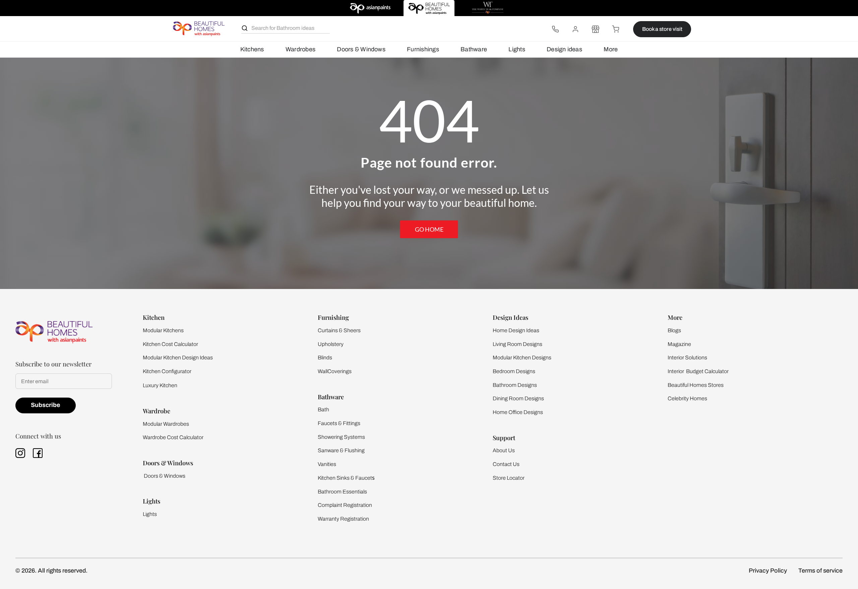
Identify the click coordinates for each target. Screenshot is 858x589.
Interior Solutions (687, 357)
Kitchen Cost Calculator (170, 344)
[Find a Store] (595, 29)
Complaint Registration (345, 505)
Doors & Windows (361, 49)
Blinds (325, 357)
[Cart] (615, 29)
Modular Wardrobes (166, 424)
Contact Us (506, 464)
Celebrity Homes (687, 398)
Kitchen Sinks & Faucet (345, 478)
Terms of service (820, 570)
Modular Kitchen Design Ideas (178, 357)
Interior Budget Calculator (698, 371)
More (611, 49)
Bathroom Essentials (342, 491)
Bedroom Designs (514, 371)
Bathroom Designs (515, 385)
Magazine (679, 344)
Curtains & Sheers (339, 330)
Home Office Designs (518, 412)
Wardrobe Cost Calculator (173, 437)
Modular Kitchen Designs (522, 357)
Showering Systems (341, 437)
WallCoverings (335, 371)
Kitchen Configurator (167, 371)
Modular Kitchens (163, 330)
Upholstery (331, 344)
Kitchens (252, 49)
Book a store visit (662, 29)
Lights (516, 49)
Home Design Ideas (516, 330)
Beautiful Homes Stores (696, 385)
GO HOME (429, 229)
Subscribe (45, 405)
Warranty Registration (343, 519)
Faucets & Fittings (339, 423)
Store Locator (509, 478)
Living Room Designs (517, 344)
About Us (504, 450)
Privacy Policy (768, 570)
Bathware (474, 49)
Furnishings (423, 49)
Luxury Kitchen (160, 385)
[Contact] (555, 29)
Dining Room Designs (518, 398)
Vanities (327, 464)
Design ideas (564, 49)
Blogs (674, 330)
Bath (323, 409)
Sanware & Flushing (341, 450)
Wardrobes (300, 49)
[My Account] (575, 29)
